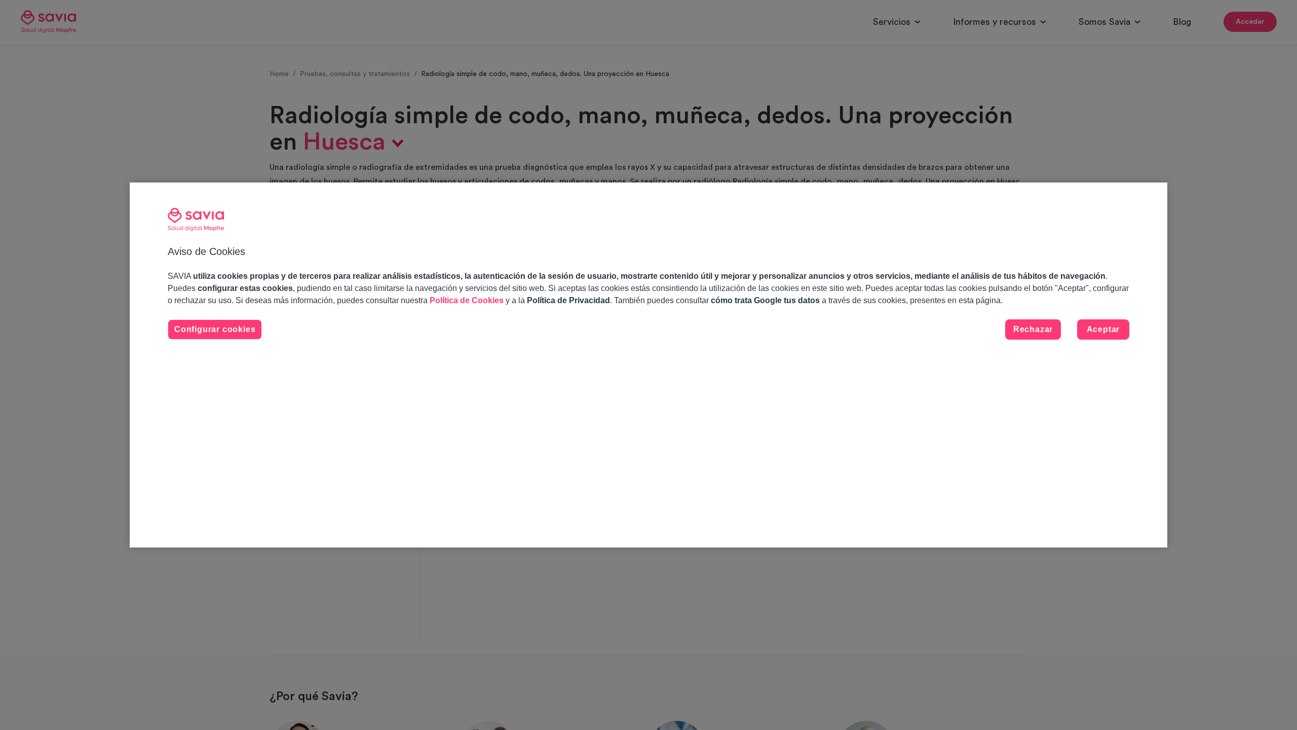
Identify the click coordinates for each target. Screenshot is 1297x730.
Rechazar (1033, 329)
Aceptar (1103, 329)
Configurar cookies (214, 329)
